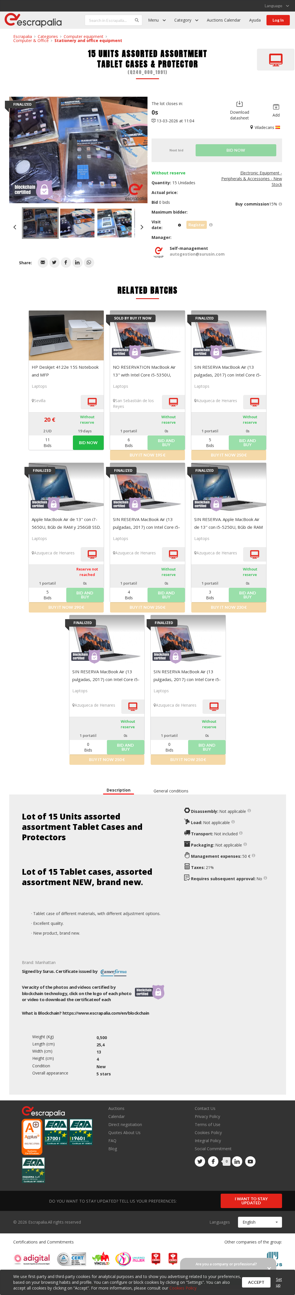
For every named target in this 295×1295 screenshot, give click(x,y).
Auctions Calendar (224, 20)
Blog (112, 1148)
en (106, 1013)
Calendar (116, 1116)
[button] (43, 262)
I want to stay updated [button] (251, 1200)
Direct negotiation (125, 1124)
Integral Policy (208, 1140)
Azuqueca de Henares (216, 400)
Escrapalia (22, 36)
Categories (48, 36)
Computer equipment (83, 36)
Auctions (116, 1108)
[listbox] (277, 5)
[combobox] (260, 1222)
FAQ (112, 1140)
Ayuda (255, 20)
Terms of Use (207, 1124)
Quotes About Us (124, 1132)
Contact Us (205, 1108)
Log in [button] (278, 20)
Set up (279, 1282)
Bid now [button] (88, 442)
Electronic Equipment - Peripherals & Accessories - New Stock (251, 178)
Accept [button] (256, 1282)
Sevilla (40, 400)
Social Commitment (213, 1148)
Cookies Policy (208, 1132)
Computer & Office (31, 40)
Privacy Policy (207, 1116)
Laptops (39, 386)
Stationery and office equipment (88, 40)
